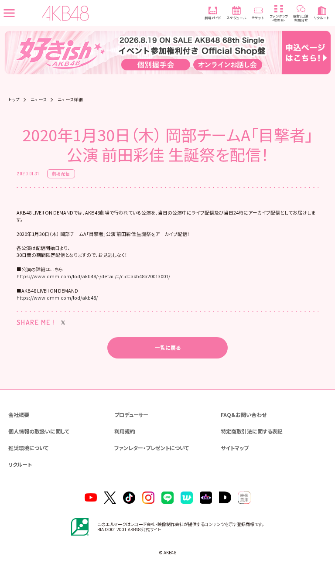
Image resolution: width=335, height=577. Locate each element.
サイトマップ (235, 447)
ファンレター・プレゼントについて (151, 447)
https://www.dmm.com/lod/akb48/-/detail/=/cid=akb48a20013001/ (93, 276)
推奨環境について (28, 447)
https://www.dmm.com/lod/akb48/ (57, 297)
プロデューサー (131, 414)
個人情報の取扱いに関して (38, 431)
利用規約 (124, 431)
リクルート (20, 464)
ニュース (39, 100)
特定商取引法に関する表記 (252, 431)
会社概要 (18, 414)
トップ (14, 100)
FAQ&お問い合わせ (244, 414)
